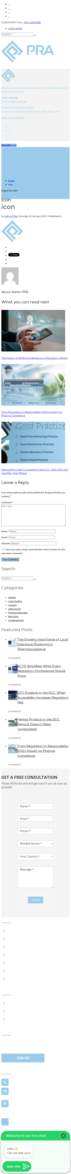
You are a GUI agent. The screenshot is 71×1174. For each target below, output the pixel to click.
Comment (7, 502)
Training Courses (19, 1011)
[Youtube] (9, 131)
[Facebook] (9, 127)
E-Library (13, 947)
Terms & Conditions (20, 979)
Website (5, 543)
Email (5, 537)
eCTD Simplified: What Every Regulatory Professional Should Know (41, 671)
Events (12, 963)
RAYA (11, 939)
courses (12, 605)
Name (5, 531)
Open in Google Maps (25, 1122)
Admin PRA (11, 216)
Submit (35, 899)
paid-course (14, 608)
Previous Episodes (18, 612)
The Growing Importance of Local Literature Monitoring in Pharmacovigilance (43, 644)
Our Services (16, 1003)
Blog (11, 955)
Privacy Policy (16, 971)
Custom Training (18, 1019)
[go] (35, 35)
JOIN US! (23, 1057)
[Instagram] (9, 12)
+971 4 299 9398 (32, 22)
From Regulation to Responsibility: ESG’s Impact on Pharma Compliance (43, 751)
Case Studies (15, 601)
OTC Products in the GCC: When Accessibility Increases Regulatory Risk (43, 698)
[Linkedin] (9, 16)
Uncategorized (16, 620)
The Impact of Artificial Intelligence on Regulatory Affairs (34, 358)
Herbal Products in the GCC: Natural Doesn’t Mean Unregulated (39, 724)
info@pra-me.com (17, 101)
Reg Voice (13, 616)
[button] (63, 1135)
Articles (12, 597)
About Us (14, 931)
